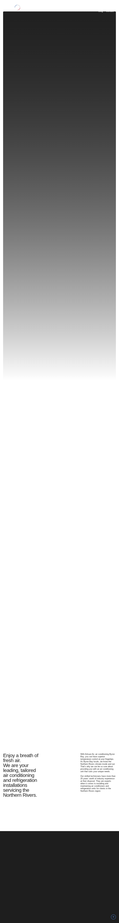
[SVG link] (12, 8)
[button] (35, 7)
